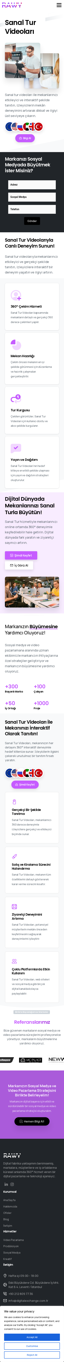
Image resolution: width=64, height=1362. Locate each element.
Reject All (32, 1354)
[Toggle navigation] (59, 5)
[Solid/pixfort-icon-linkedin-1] (6, 1184)
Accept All (32, 1337)
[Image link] (12, 1155)
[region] (32, 1334)
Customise (32, 1346)
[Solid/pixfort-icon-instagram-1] (12, 1184)
